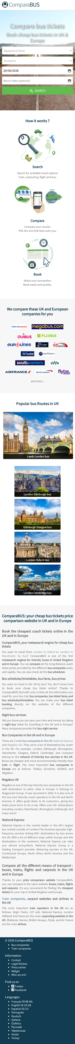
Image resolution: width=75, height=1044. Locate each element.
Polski (15, 1034)
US (25, 1005)
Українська (18, 1030)
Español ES (18, 1009)
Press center (18, 967)
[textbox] (37, 51)
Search (39, 91)
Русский (16, 1027)
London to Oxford (44, 652)
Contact (16, 960)
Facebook (20, 990)
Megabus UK (14, 745)
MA (31, 1001)
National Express (63, 741)
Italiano (16, 1020)
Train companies (13, 899)
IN (22, 1005)
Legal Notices (19, 963)
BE (26, 1001)
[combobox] (37, 50)
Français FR (18, 1001)
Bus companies (20, 945)
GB (29, 1005)
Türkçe (15, 1038)
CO (26, 1009)
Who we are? (18, 975)
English (15, 1005)
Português (17, 1012)
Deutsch (16, 1016)
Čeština (16, 1023)
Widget (15, 971)
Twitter (18, 986)
